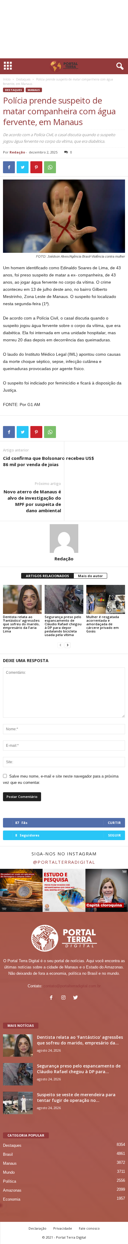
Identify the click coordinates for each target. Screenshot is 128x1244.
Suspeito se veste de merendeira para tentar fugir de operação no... (76, 1097)
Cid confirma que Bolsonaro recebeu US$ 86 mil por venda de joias (48, 461)
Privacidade (62, 1228)
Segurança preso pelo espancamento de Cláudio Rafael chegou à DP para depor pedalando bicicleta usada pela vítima (63, 626)
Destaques (23, 79)
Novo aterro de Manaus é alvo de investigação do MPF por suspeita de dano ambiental (32, 501)
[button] (118, 66)
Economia (11, 1199)
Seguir (114, 835)
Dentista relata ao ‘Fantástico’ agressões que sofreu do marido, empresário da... (80, 1040)
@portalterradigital (64, 862)
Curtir (114, 822)
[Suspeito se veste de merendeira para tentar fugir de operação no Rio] (18, 1103)
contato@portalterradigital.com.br (72, 986)
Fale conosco (89, 1228)
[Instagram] (65, 998)
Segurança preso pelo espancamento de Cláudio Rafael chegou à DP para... (79, 1068)
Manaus (34, 90)
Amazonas (12, 1190)
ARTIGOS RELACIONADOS (47, 576)
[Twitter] (76, 998)
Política (9, 1181)
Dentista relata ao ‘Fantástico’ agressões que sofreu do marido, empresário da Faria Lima (21, 624)
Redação (17, 152)
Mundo (9, 1172)
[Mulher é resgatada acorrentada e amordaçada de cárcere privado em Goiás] (105, 599)
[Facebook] (52, 998)
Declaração (37, 1228)
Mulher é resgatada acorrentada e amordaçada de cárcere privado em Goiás (102, 624)
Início (6, 79)
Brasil (8, 1154)
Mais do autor (90, 576)
